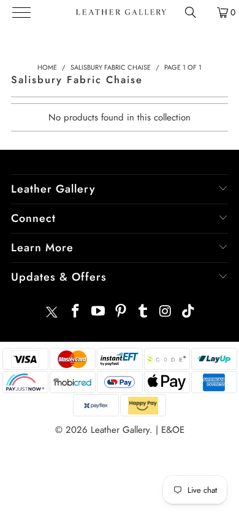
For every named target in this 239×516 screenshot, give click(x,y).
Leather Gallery (120, 430)
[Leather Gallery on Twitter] (51, 312)
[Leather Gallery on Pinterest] (121, 312)
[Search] (190, 12)
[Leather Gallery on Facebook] (76, 312)
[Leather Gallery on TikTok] (188, 312)
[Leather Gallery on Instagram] (166, 312)
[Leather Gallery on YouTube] (98, 312)
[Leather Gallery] (120, 12)
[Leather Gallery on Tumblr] (143, 312)
